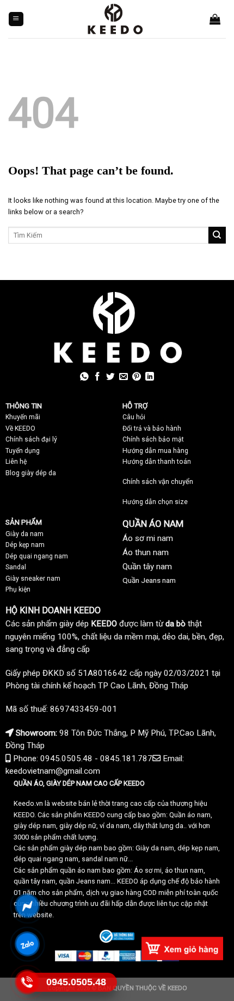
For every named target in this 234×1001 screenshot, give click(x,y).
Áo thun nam (145, 552)
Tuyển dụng (22, 451)
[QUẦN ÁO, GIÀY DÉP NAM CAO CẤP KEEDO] (115, 19)
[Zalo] (27, 943)
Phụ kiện (17, 589)
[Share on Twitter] (110, 377)
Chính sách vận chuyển (157, 481)
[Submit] (217, 235)
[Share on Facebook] (97, 377)
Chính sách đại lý (31, 439)
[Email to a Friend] (123, 377)
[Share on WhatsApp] (84, 377)
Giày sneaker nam (32, 578)
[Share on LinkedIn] (149, 377)
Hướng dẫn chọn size (155, 502)
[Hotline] (27, 981)
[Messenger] (27, 905)
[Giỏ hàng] (215, 19)
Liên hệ (16, 461)
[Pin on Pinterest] (136, 377)
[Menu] (16, 19)
